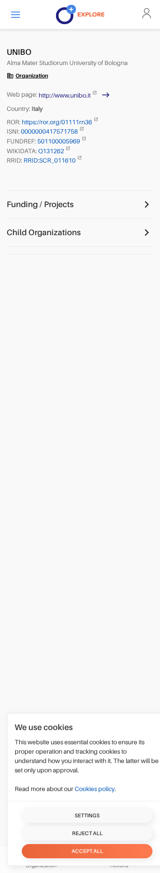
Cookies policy (95, 788)
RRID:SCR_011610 (50, 160)
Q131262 (51, 150)
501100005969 (59, 141)
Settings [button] (87, 815)
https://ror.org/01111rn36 (57, 121)
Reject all (87, 833)
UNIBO (19, 52)
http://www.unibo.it (65, 95)
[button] (15, 14)
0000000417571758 (50, 131)
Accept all (87, 851)
